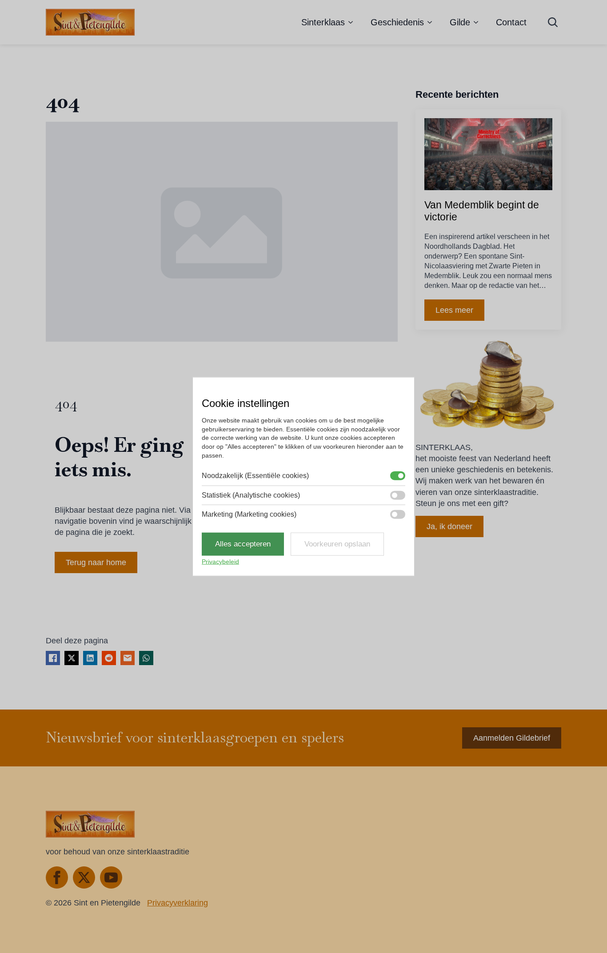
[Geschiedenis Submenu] (432, 22)
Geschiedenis (397, 22)
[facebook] (57, 877)
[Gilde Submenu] (478, 22)
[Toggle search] (552, 22)
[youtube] (111, 877)
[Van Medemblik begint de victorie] (488, 154)
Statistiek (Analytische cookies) (251, 494)
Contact (511, 22)
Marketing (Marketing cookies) (249, 514)
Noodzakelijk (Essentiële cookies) (255, 475)
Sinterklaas (323, 22)
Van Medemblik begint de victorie (481, 211)
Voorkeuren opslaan (337, 544)
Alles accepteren (243, 544)
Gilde (460, 22)
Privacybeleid (220, 561)
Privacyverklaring (177, 902)
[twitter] (84, 877)
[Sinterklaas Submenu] (353, 22)
